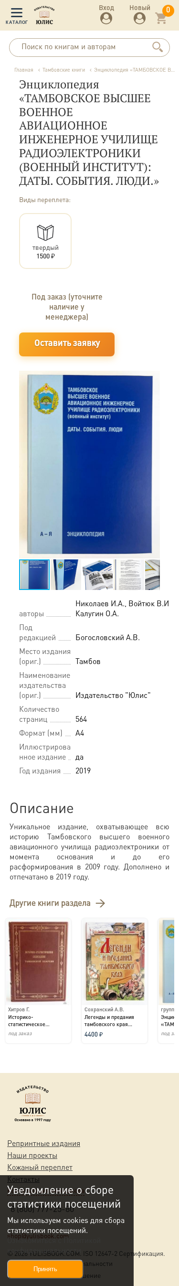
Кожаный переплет (40, 1167)
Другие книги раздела (50, 902)
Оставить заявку (67, 343)
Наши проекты (32, 1155)
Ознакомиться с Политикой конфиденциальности (54, 1245)
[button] (151, 379)
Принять (45, 1269)
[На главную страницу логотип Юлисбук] (44, 16)
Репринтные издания (43, 1143)
